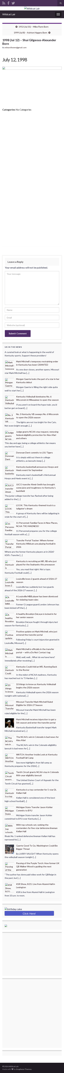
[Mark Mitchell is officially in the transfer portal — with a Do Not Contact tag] (10, 652)
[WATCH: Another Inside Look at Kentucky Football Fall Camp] (10, 758)
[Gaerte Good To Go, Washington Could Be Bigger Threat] (10, 849)
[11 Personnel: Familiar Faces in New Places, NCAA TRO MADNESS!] (10, 526)
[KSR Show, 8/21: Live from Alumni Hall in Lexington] (10, 887)
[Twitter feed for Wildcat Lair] (13, 2)
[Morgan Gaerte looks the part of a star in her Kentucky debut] (10, 382)
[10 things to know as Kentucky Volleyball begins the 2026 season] (10, 687)
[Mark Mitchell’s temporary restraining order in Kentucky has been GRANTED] (10, 365)
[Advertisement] (32, 147)
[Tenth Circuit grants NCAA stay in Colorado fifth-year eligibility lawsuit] (10, 775)
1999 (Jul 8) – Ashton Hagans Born (30, 32)
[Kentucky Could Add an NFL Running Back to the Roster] (10, 670)
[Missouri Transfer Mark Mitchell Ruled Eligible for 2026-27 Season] (10, 705)
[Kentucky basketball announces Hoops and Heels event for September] (10, 470)
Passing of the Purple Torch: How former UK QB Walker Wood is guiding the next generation (37, 866)
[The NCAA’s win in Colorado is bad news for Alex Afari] (10, 740)
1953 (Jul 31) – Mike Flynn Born (33, 26)
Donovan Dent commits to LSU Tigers (34, 452)
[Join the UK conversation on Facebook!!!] (8, 2)
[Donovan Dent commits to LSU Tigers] (10, 456)
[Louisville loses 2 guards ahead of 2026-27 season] (10, 582)
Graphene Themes (24, 1069)
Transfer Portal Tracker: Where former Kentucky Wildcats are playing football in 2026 (36, 543)
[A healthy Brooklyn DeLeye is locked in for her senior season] (10, 617)
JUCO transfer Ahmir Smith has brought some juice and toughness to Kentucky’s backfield (36, 487)
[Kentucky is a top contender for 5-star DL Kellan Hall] (10, 793)
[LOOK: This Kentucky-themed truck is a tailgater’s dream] (10, 508)
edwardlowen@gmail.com (16, 47)
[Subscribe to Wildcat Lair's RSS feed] (3, 2)
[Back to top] (57, 1066)
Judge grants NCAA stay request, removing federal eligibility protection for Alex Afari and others (37, 435)
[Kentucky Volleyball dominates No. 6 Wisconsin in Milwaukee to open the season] (10, 400)
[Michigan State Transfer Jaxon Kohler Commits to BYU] (10, 810)
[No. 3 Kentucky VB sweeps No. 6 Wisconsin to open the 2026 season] (10, 417)
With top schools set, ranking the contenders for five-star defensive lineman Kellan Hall (36, 828)
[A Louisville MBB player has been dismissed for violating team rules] (10, 599)
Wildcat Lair (8, 14)
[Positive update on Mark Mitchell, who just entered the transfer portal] (10, 635)
